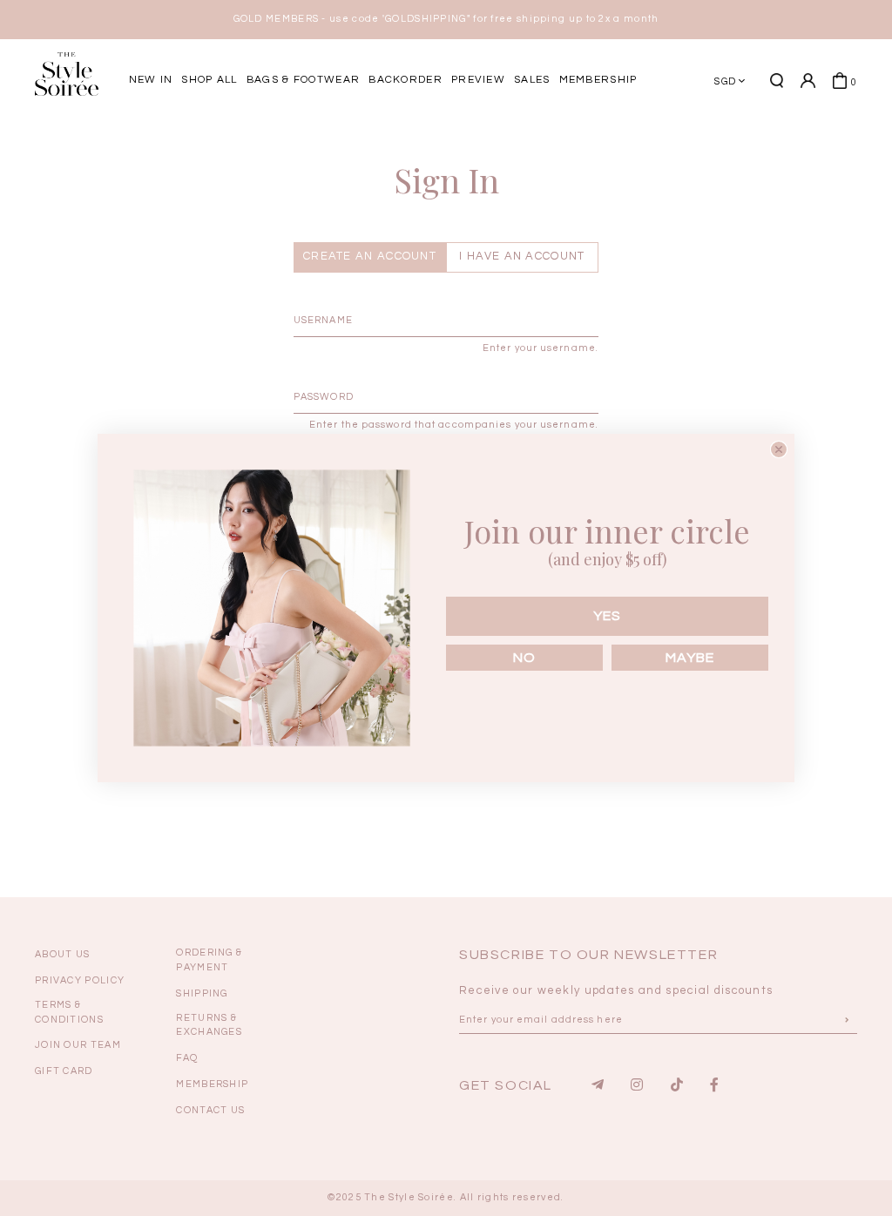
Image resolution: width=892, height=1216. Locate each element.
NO (524, 658)
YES (607, 616)
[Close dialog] (779, 449)
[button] (822, 142)
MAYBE (690, 658)
